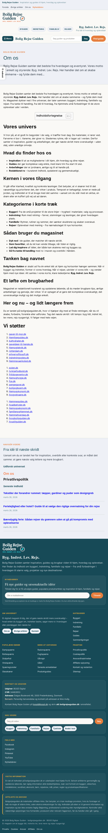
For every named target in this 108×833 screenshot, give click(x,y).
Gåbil (40, 663)
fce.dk (12, 381)
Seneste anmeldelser (47, 667)
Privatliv (5, 829)
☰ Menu (8, 38)
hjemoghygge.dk (18, 377)
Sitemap (77, 671)
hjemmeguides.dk (18, 401)
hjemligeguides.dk (18, 337)
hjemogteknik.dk (18, 347)
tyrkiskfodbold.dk (18, 371)
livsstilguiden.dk (17, 421)
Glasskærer (7, 671)
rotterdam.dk (16, 351)
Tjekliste (57, 728)
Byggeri (24, 29)
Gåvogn (41, 658)
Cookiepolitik (79, 654)
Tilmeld (97, 595)
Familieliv (54, 29)
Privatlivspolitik (15, 479)
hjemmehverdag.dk (19, 414)
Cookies (14, 829)
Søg (86, 38)
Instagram (9, 749)
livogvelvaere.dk (17, 394)
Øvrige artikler (17, 7)
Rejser (68, 29)
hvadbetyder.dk (17, 404)
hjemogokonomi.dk (19, 391)
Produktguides (44, 671)
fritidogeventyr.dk (18, 374)
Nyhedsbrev (38, 7)
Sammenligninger (81, 640)
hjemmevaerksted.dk (20, 361)
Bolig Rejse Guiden (29, 38)
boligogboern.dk (18, 388)
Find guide (98, 38)
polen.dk (13, 367)
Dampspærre (8, 650)
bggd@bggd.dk (40, 704)
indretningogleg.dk (19, 357)
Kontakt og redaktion (82, 667)
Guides (76, 635)
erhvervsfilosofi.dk (19, 354)
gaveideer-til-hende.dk (21, 344)
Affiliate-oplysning (81, 663)
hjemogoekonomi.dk (20, 408)
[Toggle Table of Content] (67, 116)
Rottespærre (8, 654)
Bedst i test (70, 728)
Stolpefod (6, 658)
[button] (2, 73)
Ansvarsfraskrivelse (82, 658)
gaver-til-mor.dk (17, 334)
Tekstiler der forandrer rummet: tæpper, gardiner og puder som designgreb (48, 493)
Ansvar (23, 829)
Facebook (9, 744)
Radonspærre (44, 650)
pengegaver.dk (17, 384)
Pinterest (9, 753)
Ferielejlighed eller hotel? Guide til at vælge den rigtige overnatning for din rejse (51, 506)
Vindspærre (7, 663)
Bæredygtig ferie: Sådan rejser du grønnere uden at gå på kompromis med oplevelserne (48, 521)
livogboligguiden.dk (19, 418)
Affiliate (31, 829)
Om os (28, 7)
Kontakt (35, 631)
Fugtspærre (43, 654)
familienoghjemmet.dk (20, 411)
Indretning (38, 29)
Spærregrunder (9, 667)
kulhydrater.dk (16, 340)
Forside (5, 7)
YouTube (9, 757)
